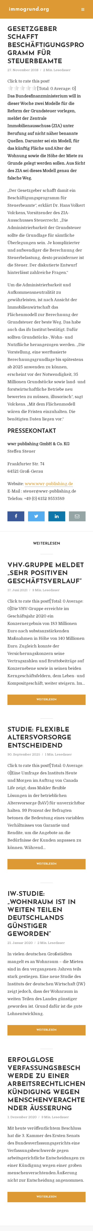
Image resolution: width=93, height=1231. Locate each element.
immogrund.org (29, 9)
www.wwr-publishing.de (49, 484)
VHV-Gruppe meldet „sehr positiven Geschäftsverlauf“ (45, 573)
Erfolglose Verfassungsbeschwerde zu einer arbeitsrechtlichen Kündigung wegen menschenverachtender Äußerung (46, 1084)
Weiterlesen (46, 699)
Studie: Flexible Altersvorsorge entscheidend (39, 738)
